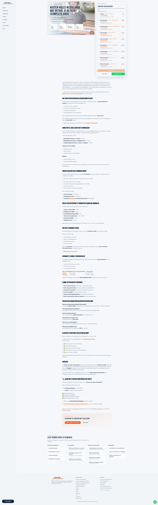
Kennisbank (56, 4)
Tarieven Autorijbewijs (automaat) (82, 482)
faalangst (72, 198)
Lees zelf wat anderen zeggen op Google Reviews (76, 404)
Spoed (4, 16)
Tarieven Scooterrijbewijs (81, 479)
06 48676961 (103, 482)
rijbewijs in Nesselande (91, 123)
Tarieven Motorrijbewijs (80, 484)
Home (4, 7)
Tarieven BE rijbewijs (80, 486)
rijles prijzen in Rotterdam (97, 408)
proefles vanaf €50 (66, 410)
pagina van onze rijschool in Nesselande (72, 93)
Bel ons (105, 73)
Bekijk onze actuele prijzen (70, 251)
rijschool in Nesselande (89, 339)
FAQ (4, 28)
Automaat (64, 274)
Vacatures (6, 25)
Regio (4, 22)
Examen (5, 19)
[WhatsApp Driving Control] (155, 502)
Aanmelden (111, 70)
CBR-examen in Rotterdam (78, 408)
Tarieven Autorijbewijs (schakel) (82, 481)
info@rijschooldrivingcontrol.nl (106, 488)
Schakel (64, 273)
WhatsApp (119, 73)
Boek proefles (78, 498)
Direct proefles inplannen (8, 501)
